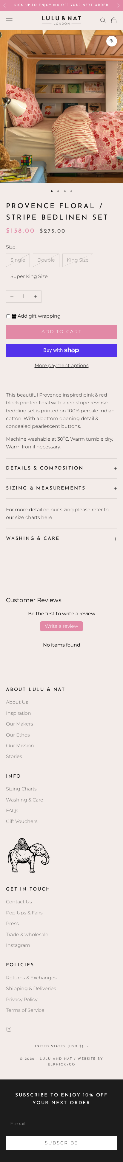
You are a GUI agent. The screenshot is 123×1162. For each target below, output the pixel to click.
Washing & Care (24, 800)
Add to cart (61, 331)
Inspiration (18, 713)
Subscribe (61, 1143)
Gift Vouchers (22, 821)
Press (12, 923)
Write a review (61, 626)
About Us (17, 702)
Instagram (18, 945)
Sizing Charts (21, 789)
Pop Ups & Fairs (24, 913)
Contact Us (19, 902)
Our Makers (19, 724)
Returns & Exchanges (31, 978)
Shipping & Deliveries (31, 988)
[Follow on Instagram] (9, 1029)
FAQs (12, 810)
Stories (14, 756)
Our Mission (20, 745)
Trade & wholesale (27, 934)
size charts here (33, 517)
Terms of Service (25, 1010)
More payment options (62, 365)
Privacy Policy (21, 999)
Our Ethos (18, 735)
